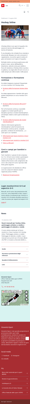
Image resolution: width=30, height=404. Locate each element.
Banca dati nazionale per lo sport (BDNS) (12, 373)
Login (3, 202)
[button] (27, 338)
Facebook (6, 355)
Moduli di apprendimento (10, 379)
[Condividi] (28, 12)
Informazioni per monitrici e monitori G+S (16, 140)
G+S (7, 5)
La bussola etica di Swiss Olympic (12, 388)
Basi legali (3, 401)
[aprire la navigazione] (27, 5)
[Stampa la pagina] (24, 12)
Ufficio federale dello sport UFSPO (12, 392)
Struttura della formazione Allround (14, 104)
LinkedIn (6, 359)
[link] (15, 230)
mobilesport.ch (6, 383)
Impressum (9, 401)
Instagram (16, 355)
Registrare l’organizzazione (11, 175)
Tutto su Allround (8, 143)
